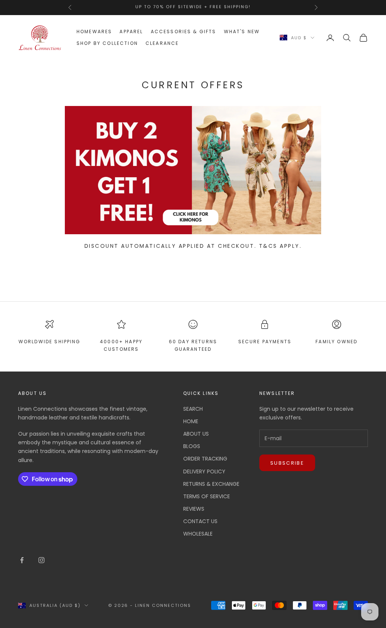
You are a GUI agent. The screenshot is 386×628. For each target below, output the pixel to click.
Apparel (131, 31)
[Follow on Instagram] (41, 560)
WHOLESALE (198, 533)
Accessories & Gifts (183, 31)
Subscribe (287, 463)
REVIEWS (193, 509)
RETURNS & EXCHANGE (211, 484)
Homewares (94, 31)
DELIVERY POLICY (204, 471)
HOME (190, 421)
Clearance (162, 43)
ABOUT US (196, 434)
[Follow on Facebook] (22, 560)
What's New (242, 31)
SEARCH (193, 409)
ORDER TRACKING (205, 458)
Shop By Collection (107, 43)
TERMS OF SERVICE (206, 496)
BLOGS (191, 446)
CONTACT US (200, 521)
